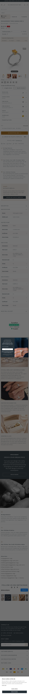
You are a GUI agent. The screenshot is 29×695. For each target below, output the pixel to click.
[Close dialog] (27, 338)
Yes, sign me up (7, 349)
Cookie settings (14, 688)
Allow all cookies (14, 691)
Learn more (4, 685)
